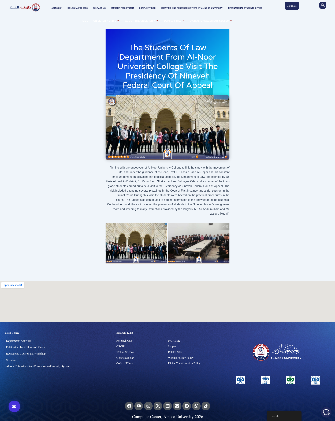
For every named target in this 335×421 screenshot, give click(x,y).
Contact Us (99, 8)
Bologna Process (78, 8)
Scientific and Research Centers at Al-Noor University (191, 8)
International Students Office (245, 8)
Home (84, 20)
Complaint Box (147, 8)
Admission (56, 8)
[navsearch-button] (322, 5)
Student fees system (122, 8)
